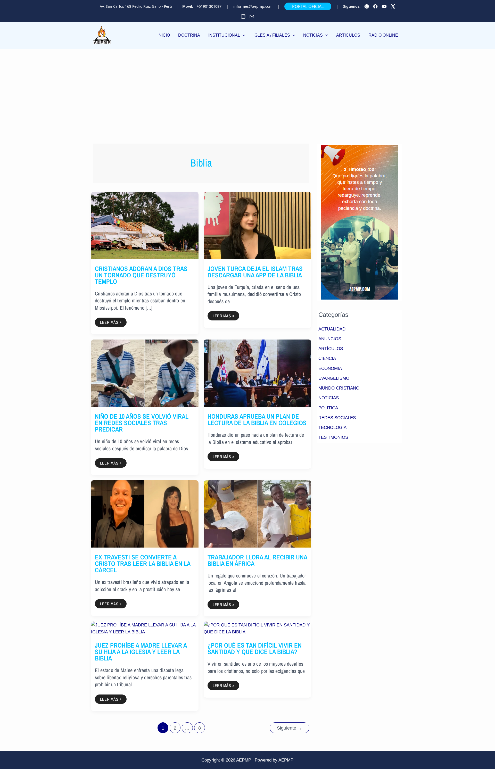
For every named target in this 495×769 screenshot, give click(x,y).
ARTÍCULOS (330, 348)
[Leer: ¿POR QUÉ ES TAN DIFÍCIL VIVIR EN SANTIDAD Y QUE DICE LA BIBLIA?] (257, 628)
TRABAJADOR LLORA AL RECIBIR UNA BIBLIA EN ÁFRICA (257, 560)
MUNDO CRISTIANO (338, 388)
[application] (242, 35)
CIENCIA (327, 358)
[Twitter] (392, 6)
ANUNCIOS (329, 338)
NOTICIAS (328, 397)
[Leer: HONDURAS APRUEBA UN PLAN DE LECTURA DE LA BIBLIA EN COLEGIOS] (257, 372)
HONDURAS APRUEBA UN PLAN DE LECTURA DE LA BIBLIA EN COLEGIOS (257, 419)
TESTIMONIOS (333, 437)
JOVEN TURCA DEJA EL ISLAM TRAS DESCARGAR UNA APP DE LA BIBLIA (255, 271)
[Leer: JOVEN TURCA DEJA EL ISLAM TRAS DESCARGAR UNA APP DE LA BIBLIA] (257, 224)
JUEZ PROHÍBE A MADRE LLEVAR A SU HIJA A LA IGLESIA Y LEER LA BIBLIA (141, 652)
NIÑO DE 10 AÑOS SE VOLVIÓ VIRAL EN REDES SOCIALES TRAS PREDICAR (141, 423)
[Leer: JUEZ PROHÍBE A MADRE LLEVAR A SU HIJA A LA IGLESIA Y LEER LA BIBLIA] (145, 628)
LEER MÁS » (111, 321)
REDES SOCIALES (337, 417)
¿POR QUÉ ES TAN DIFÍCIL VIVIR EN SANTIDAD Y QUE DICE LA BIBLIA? (255, 648)
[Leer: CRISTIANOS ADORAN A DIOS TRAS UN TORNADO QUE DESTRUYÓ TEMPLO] (145, 224)
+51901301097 (209, 6)
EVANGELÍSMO (333, 378)
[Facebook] (375, 6)
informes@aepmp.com (253, 6)
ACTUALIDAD (331, 329)
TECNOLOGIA (332, 427)
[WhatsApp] (366, 6)
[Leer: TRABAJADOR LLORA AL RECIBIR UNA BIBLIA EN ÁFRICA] (257, 513)
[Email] (251, 16)
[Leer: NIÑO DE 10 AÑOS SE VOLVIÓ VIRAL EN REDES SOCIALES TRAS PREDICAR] (145, 372)
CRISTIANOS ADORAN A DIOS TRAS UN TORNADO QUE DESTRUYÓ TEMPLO (141, 275)
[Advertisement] (247, 87)
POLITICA (328, 408)
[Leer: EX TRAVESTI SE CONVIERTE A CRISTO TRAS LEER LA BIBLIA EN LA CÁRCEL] (145, 513)
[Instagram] (243, 16)
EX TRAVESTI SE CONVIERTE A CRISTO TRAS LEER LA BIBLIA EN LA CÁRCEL (142, 563)
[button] (226, 35)
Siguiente (289, 728)
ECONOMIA (330, 368)
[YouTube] (384, 6)
